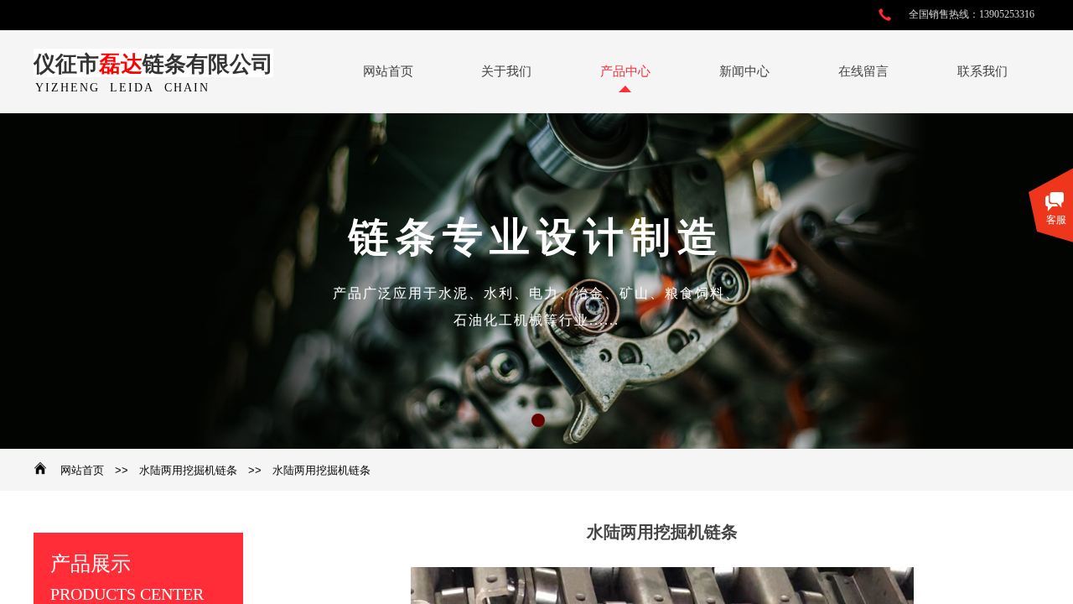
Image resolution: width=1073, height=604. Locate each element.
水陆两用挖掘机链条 (188, 470)
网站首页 (82, 470)
